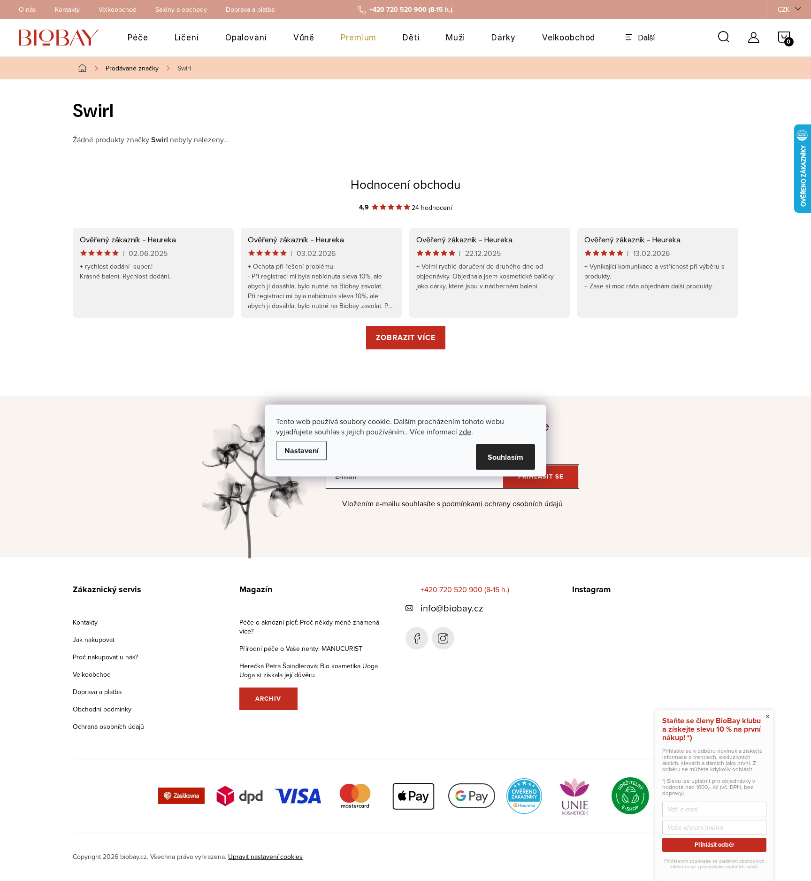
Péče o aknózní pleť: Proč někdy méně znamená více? (309, 627)
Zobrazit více (406, 337)
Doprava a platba (250, 9)
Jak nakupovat (94, 639)
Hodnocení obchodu (405, 184)
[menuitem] (138, 37)
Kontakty (67, 9)
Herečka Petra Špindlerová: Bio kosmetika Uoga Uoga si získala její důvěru (308, 670)
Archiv (268, 698)
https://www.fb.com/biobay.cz (417, 638)
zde (465, 431)
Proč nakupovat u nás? (105, 657)
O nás (27, 9)
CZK (783, 9)
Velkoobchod (118, 9)
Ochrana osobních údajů (108, 726)
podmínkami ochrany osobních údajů (502, 503)
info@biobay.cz (452, 608)
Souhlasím (505, 457)
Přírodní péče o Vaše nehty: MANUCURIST (300, 648)
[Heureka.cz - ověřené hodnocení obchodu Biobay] (524, 795)
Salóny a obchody (181, 9)
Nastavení (301, 450)
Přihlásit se (541, 476)
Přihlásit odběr (714, 844)
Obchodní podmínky (102, 709)
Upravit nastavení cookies (265, 856)
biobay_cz (443, 638)
